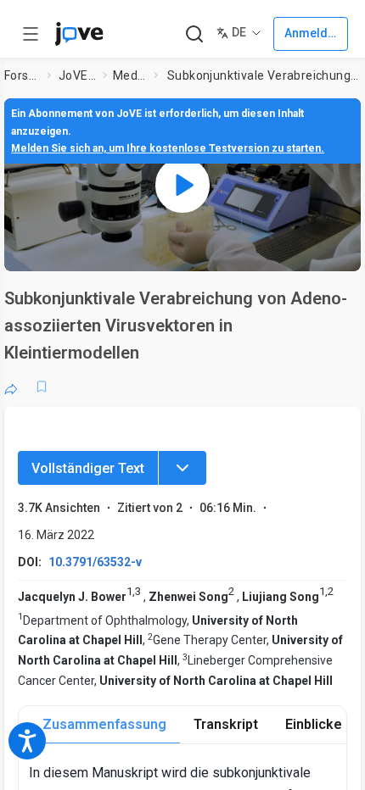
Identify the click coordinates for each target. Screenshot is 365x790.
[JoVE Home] (79, 34)
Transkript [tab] (226, 724)
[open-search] (194, 34)
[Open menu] (30, 33)
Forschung (22, 75)
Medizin (130, 75)
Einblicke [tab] (313, 724)
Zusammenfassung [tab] (104, 724)
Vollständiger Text (87, 468)
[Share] (11, 386)
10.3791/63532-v (95, 562)
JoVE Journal (77, 75)
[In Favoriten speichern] (41, 386)
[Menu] (182, 468)
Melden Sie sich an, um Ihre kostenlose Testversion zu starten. (167, 148)
